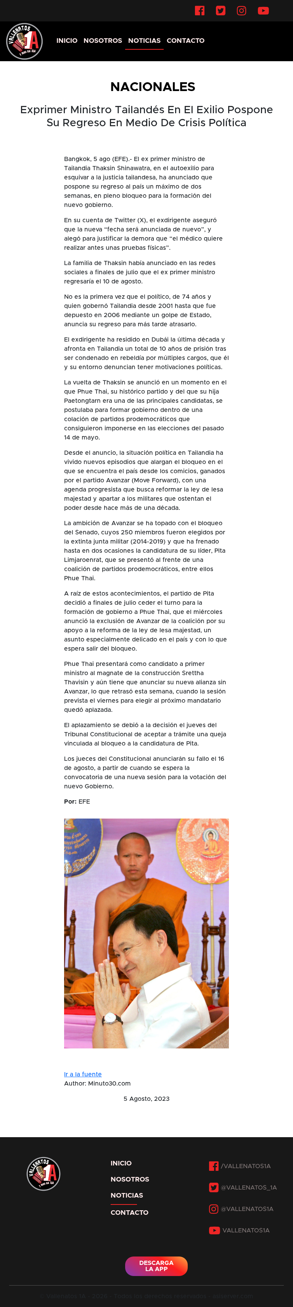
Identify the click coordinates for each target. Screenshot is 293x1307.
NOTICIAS (144, 40)
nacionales (152, 87)
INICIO (66, 40)
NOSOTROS (103, 40)
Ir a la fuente (83, 1074)
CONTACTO (185, 40)
